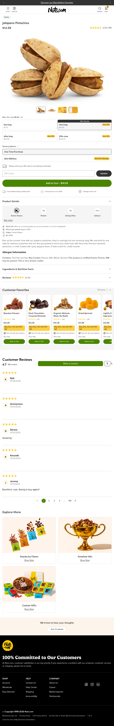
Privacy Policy (24, 716)
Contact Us (31, 683)
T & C (90, 716)
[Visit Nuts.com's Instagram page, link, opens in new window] (92, 684)
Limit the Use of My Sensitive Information (18, 720)
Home (6, 17)
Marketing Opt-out (9, 716)
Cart (106, 10)
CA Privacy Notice (40, 716)
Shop (8, 12)
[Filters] (107, 363)
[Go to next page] (76, 501)
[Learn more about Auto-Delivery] (18, 146)
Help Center (31, 687)
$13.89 (106, 322)
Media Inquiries (56, 692)
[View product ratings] (14, 319)
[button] (96, 28)
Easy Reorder (8, 692)
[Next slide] (110, 2)
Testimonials (54, 696)
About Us (53, 683)
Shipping (30, 692)
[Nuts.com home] (57, 10)
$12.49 (7, 322)
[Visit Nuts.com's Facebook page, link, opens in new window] (86, 684)
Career (52, 687)
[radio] (29, 125)
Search (100, 12)
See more (8, 220)
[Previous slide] (3, 2)
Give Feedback (57, 629)
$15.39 (56, 322)
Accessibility (31, 696)
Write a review (70, 363)
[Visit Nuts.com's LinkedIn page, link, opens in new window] (98, 684)
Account (6, 683)
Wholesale (7, 687)
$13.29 (31, 322)
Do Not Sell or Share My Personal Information (67, 716)
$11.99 (81, 322)
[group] (41, 110)
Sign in (14, 12)
